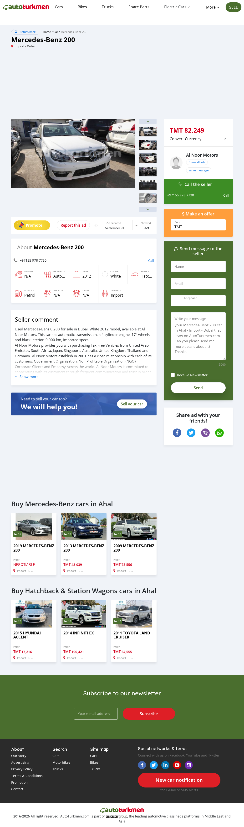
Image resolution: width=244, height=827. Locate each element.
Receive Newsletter (192, 375)
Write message (199, 170)
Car (55, 32)
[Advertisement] (66, 85)
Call (151, 260)
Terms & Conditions (27, 775)
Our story (18, 755)
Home (47, 32)
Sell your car (132, 404)
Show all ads (197, 162)
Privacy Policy (21, 769)
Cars (59, 7)
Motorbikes (61, 762)
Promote (34, 225)
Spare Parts (138, 7)
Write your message (190, 318)
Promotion (19, 782)
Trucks (108, 7)
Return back (27, 32)
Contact (17, 789)
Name (179, 266)
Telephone (190, 298)
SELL (233, 7)
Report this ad (73, 225)
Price (177, 222)
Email (178, 283)
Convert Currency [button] (185, 138)
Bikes (82, 7)
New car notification (179, 780)
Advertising (20, 762)
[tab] (198, 139)
